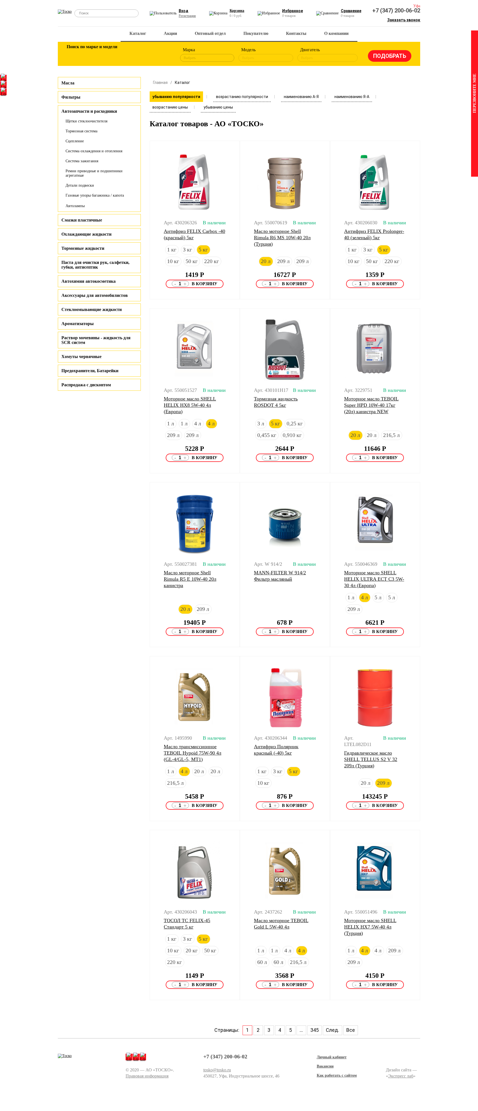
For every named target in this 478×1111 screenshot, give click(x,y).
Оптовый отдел (210, 33)
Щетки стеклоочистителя (86, 121)
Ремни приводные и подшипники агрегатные (94, 173)
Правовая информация (147, 1076)
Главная (160, 82)
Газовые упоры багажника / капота (95, 195)
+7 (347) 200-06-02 (396, 10)
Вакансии (325, 1066)
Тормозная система (81, 131)
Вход (183, 11)
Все (350, 1030)
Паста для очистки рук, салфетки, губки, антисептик (95, 264)
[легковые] (73, 55)
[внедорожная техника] (145, 55)
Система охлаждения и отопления (94, 151)
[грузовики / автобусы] (109, 55)
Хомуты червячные (81, 356)
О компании (336, 33)
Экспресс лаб (400, 1076)
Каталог (137, 33)
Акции (170, 33)
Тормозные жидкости (82, 248)
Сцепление (75, 141)
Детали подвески (80, 185)
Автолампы (75, 206)
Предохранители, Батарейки (89, 370)
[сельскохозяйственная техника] (127, 55)
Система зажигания (82, 161)
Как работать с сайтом (337, 1075)
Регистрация (187, 16)
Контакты (296, 33)
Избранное (292, 11)
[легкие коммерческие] (91, 55)
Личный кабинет (332, 1057)
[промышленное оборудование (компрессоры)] (163, 55)
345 (314, 1030)
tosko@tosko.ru (217, 1070)
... (301, 1030)
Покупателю (255, 33)
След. (332, 1030)
